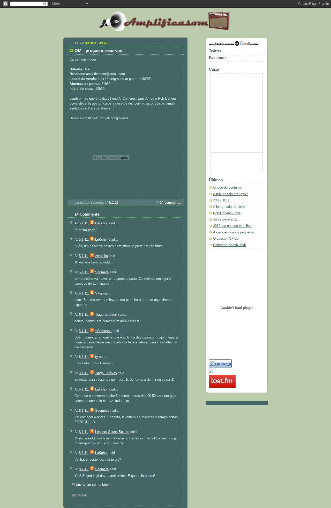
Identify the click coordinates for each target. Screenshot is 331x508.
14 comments (170, 202)
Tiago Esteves (106, 314)
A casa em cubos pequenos (234, 232)
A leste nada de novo (229, 207)
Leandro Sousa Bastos (112, 432)
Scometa (102, 272)
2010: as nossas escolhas (232, 226)
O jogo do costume (227, 187)
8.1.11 (83, 453)
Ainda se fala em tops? (230, 194)
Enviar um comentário (92, 485)
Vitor (98, 293)
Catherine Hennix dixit (229, 245)
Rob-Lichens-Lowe (226, 213)
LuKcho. (101, 223)
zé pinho (101, 256)
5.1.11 (113, 202)
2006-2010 (221, 200)
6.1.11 (83, 293)
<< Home (79, 495)
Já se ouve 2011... (227, 219)
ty (96, 357)
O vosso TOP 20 (225, 238)
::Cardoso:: (103, 331)
